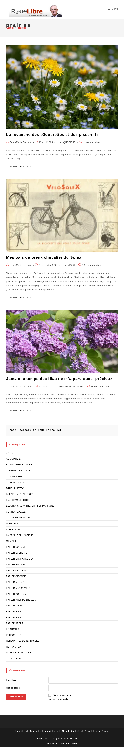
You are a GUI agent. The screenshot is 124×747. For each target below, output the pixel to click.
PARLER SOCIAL (15, 606)
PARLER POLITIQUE (16, 594)
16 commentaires (100, 386)
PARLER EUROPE (15, 564)
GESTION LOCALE (16, 512)
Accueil (19, 731)
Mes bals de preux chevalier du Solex (43, 257)
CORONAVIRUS (14, 476)
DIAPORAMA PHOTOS (17, 500)
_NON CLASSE (13, 658)
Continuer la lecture (21, 167)
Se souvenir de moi (62, 695)
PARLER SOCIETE (15, 611)
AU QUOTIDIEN (68, 142)
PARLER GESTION (16, 570)
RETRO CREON (14, 647)
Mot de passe (13, 688)
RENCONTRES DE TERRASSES (22, 641)
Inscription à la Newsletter (59, 731)
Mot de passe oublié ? (59, 699)
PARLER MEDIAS (15, 582)
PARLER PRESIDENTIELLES (21, 600)
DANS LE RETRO (15, 488)
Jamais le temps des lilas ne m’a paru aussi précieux (59, 378)
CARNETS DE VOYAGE (18, 470)
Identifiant (11, 680)
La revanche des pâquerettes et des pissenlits (52, 134)
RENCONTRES (13, 635)
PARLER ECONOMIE (16, 553)
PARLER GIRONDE (16, 576)
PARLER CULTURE (16, 547)
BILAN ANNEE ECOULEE (19, 465)
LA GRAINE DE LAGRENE (19, 535)
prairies (22, 27)
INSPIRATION (13, 529)
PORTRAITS (12, 629)
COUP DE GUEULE (16, 482)
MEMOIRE (70, 265)
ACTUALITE (12, 453)
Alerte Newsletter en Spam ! (94, 731)
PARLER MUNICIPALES (18, 588)
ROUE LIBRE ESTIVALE (18, 652)
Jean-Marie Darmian (21, 142)
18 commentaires (91, 265)
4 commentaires (91, 142)
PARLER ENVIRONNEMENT (20, 559)
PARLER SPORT (14, 623)
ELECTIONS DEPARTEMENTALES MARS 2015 (30, 506)
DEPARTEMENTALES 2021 (20, 494)
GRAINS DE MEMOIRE (71, 386)
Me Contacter (33, 731)
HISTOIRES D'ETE (15, 523)
